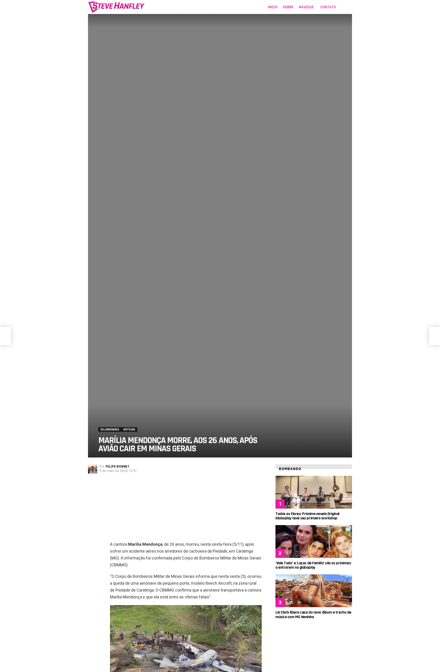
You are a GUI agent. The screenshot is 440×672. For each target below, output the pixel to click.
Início (273, 7)
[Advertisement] (186, 509)
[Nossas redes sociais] (342, 7)
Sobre (288, 7)
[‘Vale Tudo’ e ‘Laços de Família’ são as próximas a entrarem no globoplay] (313, 541)
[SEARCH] (349, 7)
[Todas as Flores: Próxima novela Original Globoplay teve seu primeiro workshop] (313, 492)
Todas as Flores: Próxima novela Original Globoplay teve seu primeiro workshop (307, 516)
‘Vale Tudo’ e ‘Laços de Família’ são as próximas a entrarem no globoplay (313, 565)
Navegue (306, 7)
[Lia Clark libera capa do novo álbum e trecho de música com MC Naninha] (313, 590)
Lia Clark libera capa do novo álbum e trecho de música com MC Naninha (313, 614)
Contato (328, 7)
